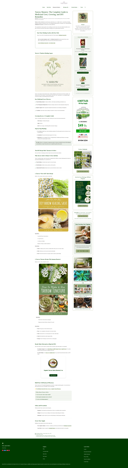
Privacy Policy (86, 456)
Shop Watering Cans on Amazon (83, 89)
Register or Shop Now (83, 205)
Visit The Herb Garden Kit (83, 171)
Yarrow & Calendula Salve (50, 352)
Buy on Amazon (53, 375)
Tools (82, 7)
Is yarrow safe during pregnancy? (42, 399)
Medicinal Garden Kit (62, 35)
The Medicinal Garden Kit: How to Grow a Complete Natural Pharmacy (48, 388)
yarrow (42, 434)
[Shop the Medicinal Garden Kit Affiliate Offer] (83, 169)
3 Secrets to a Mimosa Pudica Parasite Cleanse (83, 308)
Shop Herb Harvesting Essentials (83, 72)
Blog (43, 448)
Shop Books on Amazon (83, 54)
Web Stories (45, 456)
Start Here (49, 7)
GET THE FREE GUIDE (82, 251)
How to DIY (49, 433)
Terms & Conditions (87, 459)
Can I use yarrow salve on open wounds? (44, 394)
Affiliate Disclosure (87, 454)
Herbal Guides (74, 7)
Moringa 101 (65, 7)
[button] (85, 7)
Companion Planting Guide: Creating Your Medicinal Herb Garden (45, 435)
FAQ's (44, 458)
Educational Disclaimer (87, 451)
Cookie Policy (86, 461)
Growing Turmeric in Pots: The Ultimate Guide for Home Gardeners (46, 436)
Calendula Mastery (52, 428)
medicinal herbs (38, 434)
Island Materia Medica (39, 433)
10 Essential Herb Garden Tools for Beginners (83, 269)
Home (43, 7)
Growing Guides (45, 433)
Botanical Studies (56, 7)
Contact (85, 449)
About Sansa (4, 447)
